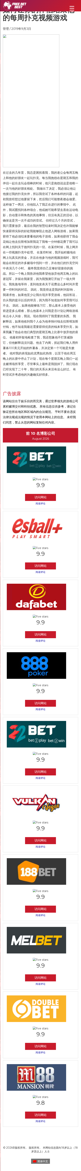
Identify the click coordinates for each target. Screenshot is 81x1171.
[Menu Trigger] (72, 8)
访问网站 (40, 497)
